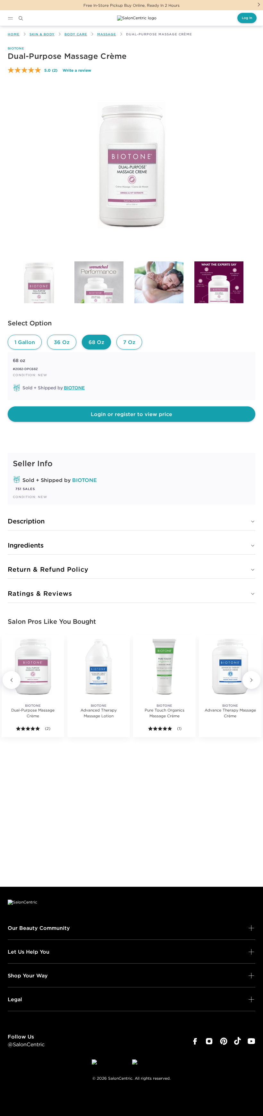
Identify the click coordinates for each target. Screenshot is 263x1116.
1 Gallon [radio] (24, 342)
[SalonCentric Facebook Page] (195, 1041)
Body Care (75, 34)
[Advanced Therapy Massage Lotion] (98, 666)
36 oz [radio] (62, 342)
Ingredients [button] (26, 545)
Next (259, 4)
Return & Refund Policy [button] (48, 569)
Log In (247, 18)
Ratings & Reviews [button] (40, 593)
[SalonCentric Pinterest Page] (224, 1041)
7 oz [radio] (129, 342)
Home (14, 34)
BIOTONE (16, 48)
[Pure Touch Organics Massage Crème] (164, 666)
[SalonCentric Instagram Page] (209, 1041)
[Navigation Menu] (10, 18)
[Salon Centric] (137, 18)
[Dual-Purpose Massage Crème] (39, 290)
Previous (12, 680)
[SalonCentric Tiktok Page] (237, 1041)
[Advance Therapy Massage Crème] (230, 666)
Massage (106, 34)
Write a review (77, 70)
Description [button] (26, 521)
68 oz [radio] (96, 342)
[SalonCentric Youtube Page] (251, 1041)
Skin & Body (42, 34)
